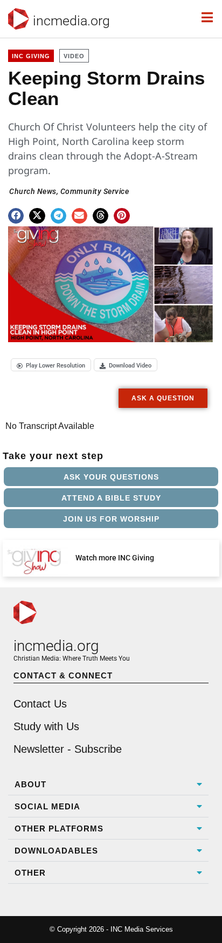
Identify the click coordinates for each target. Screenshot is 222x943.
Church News (33, 191)
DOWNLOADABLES (56, 850)
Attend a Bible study (111, 498)
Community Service (94, 191)
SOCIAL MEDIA (47, 806)
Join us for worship (111, 519)
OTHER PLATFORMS (59, 828)
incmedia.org (71, 21)
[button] (16, 216)
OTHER (30, 872)
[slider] (37, 330)
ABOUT (30, 784)
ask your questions (111, 477)
